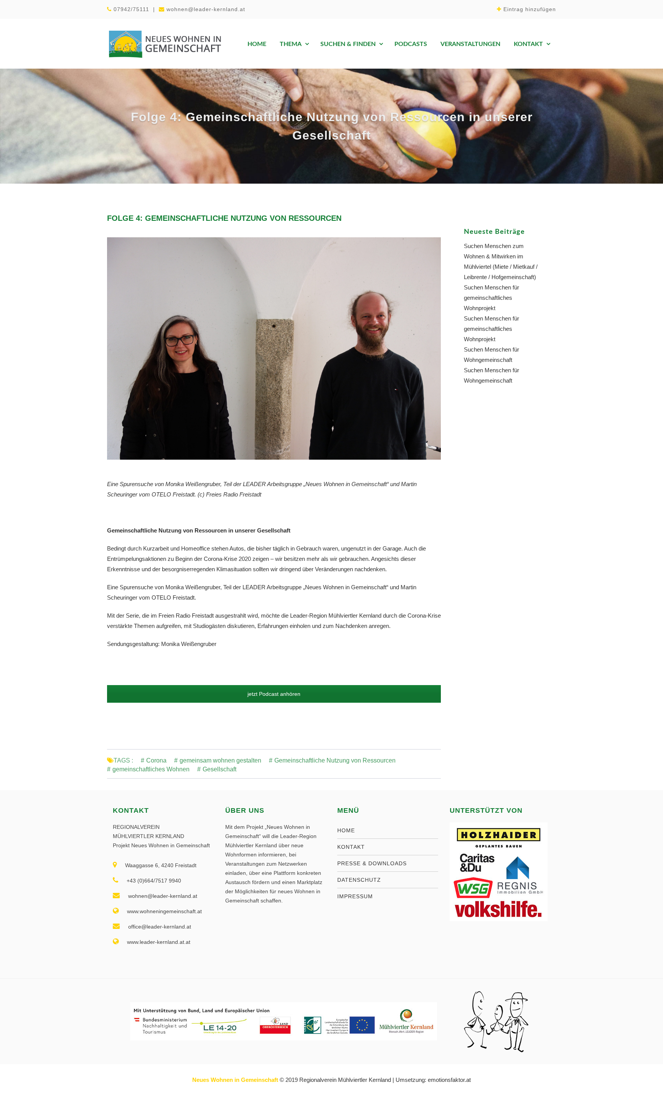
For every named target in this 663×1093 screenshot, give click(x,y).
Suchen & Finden (348, 44)
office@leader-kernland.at (159, 927)
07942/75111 (131, 9)
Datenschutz (359, 880)
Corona (156, 761)
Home (256, 44)
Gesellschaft (219, 769)
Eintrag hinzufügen (529, 9)
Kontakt (528, 44)
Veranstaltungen (470, 44)
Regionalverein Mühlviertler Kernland (345, 1080)
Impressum (355, 896)
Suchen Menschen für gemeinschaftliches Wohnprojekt (491, 297)
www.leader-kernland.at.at (158, 942)
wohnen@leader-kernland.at (206, 9)
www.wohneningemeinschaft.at (164, 911)
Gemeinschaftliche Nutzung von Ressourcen (335, 761)
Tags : (123, 760)
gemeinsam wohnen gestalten (220, 761)
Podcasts (410, 44)
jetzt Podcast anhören (273, 694)
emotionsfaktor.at (449, 1080)
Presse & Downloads (372, 863)
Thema (291, 44)
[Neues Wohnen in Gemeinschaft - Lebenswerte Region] (164, 44)
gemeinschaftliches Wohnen (151, 769)
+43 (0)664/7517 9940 (154, 881)
